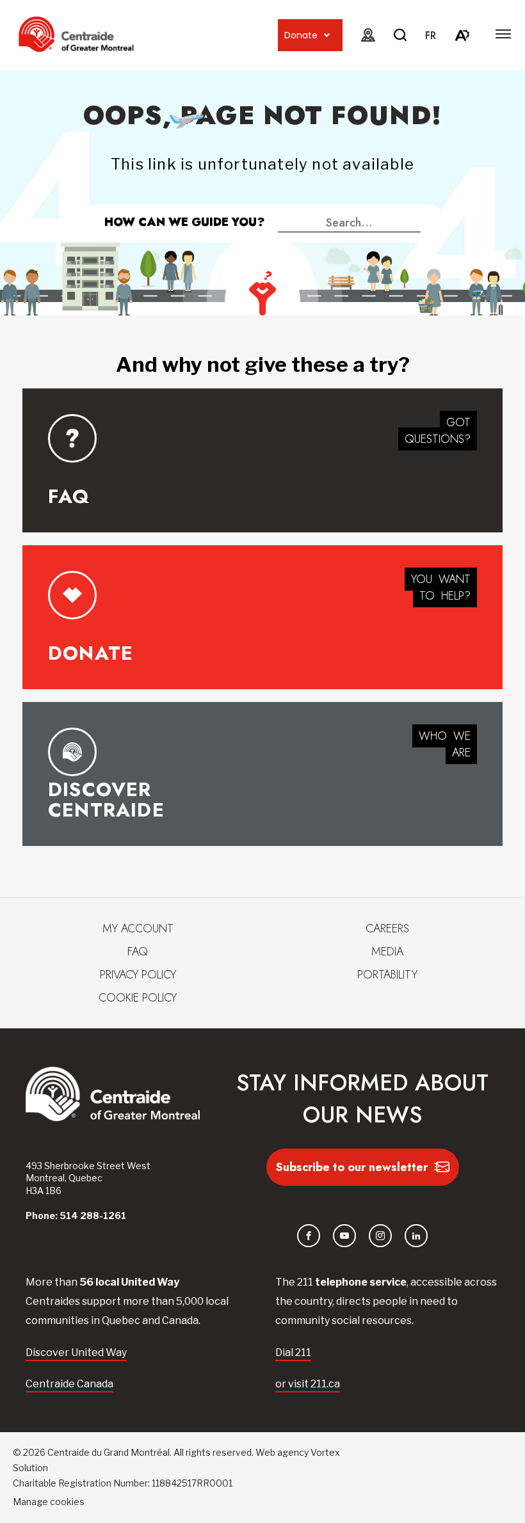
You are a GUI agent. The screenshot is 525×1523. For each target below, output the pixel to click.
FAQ (137, 951)
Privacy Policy (138, 974)
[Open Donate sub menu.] (327, 35)
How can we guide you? (184, 222)
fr (430, 35)
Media (387, 951)
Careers (387, 928)
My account (138, 928)
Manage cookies (49, 1501)
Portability (387, 974)
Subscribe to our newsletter (352, 1167)
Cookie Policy (138, 997)
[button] (503, 34)
